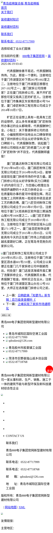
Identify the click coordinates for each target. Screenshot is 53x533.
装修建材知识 (16, 411)
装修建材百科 (16, 420)
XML (22, 507)
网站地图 (11, 507)
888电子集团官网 (33, 56)
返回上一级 (6, 315)
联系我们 (13, 429)
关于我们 (13, 403)
